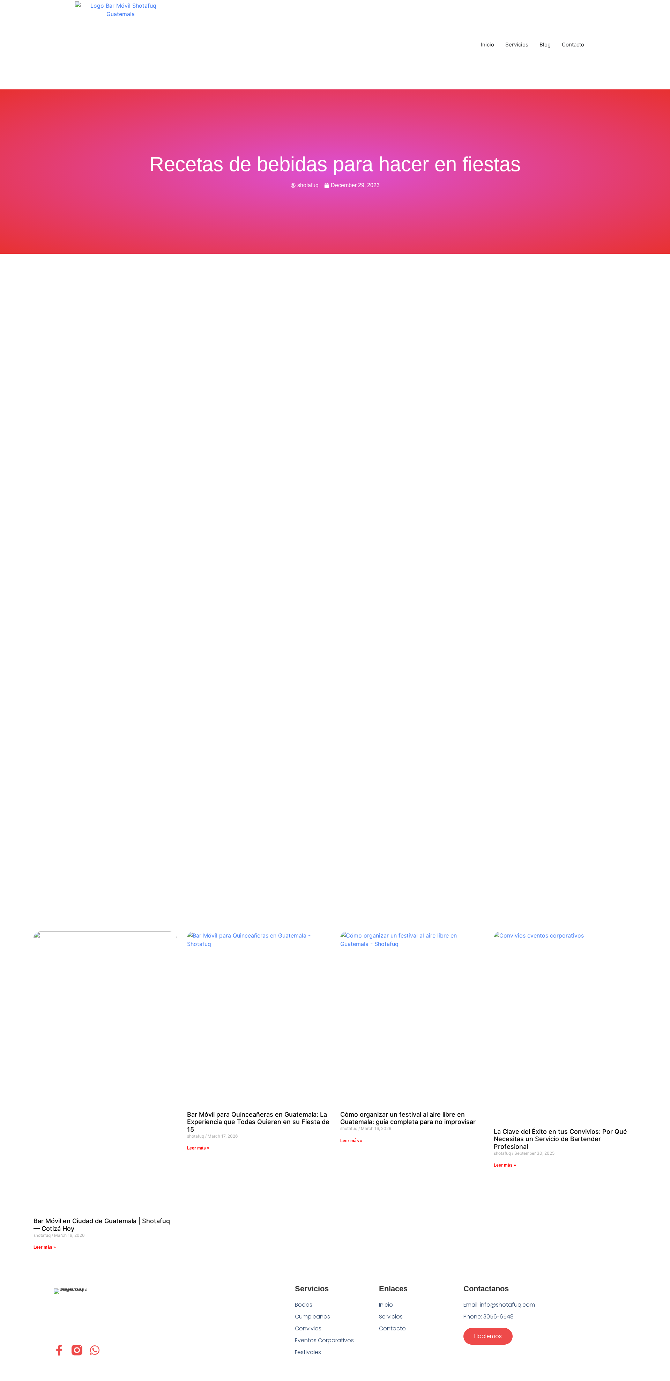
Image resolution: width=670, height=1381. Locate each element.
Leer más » (45, 1247)
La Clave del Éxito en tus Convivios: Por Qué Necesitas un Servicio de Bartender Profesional (560, 1139)
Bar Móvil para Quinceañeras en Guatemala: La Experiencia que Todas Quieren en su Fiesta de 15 (258, 1122)
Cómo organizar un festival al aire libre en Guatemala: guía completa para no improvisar (408, 1118)
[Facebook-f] (59, 1350)
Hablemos (488, 1336)
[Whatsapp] (94, 1350)
